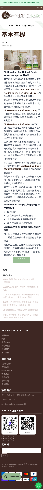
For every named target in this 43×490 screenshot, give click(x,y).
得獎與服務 (6, 364)
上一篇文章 (8, 266)
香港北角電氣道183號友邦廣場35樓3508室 (18, 395)
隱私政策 (5, 381)
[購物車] (41, 8)
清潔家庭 (5, 349)
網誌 (3, 339)
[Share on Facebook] (2, 42)
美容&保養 (5, 346)
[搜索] (38, 8)
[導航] (2, 8)
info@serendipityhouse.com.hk (13, 404)
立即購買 (21, 258)
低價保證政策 (6, 370)
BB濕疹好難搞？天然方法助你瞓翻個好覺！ (21, 310)
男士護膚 (5, 353)
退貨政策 (5, 374)
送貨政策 (5, 367)
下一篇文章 (35, 266)
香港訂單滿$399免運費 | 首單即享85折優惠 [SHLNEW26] (21, 3)
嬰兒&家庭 (5, 342)
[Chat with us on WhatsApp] (38, 485)
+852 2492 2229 (8, 400)
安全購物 (5, 384)
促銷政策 (5, 377)
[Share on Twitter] (6, 42)
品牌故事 (5, 335)
